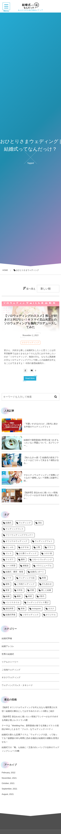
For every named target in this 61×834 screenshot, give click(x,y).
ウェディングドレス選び (37, 603)
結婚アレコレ (8, 646)
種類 (19, 596)
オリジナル (51, 615)
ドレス (9, 553)
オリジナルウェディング (16, 541)
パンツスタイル (12, 603)
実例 (23, 609)
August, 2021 (8, 794)
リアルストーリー (10, 662)
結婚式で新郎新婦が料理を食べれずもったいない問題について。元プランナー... (41, 443)
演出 (40, 523)
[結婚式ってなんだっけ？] (30, 6)
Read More (30, 378)
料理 (44, 578)
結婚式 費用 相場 (14, 572)
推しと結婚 (46, 590)
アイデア (10, 560)
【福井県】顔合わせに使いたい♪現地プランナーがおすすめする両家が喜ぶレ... (41, 495)
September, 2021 (9, 789)
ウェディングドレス (14, 529)
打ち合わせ (47, 584)
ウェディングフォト (44, 541)
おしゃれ (10, 547)
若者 (30, 596)
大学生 (20, 590)
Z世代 (41, 596)
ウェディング (25, 523)
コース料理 (10, 566)
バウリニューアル (44, 566)
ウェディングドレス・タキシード (17, 685)
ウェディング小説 (27, 578)
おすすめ (25, 547)
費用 (23, 560)
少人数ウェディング (28, 553)
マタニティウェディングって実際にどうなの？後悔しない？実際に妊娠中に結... (41, 478)
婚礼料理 (9, 609)
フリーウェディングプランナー (19, 535)
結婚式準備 (10, 615)
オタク (51, 609)
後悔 (7, 584)
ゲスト (50, 547)
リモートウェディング (42, 560)
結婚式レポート (37, 572)
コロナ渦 (48, 553)
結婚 (7, 596)
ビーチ (9, 578)
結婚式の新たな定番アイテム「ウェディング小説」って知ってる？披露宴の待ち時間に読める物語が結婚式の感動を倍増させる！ (30, 738)
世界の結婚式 (8, 654)
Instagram (36, 609)
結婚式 (8, 523)
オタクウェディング (30, 343)
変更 (7, 590)
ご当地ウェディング (26, 584)
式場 (32, 590)
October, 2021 (8, 783)
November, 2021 (9, 778)
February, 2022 (8, 772)
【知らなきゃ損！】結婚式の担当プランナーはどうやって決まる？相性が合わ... (41, 460)
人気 (38, 547)
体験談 (25, 566)
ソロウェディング (31, 615)
